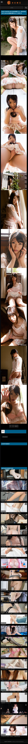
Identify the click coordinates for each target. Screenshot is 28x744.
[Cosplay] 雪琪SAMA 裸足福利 (8, 669)
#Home (11, 7)
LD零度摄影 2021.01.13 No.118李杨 (9, 557)
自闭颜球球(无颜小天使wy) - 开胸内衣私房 (10, 736)
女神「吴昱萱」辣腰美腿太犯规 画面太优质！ (11, 513)
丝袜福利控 (3, 624)
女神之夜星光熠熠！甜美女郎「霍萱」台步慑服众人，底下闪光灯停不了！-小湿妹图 (14, 714)
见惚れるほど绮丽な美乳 (6, 680)
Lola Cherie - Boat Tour (6, 535)
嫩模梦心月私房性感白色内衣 (7, 479)
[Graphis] (5, 437)
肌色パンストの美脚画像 (6, 580)
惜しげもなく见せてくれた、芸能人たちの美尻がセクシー (14, 591)
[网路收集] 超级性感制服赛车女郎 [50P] (10, 502)
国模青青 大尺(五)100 (6, 703)
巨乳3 (2, 569)
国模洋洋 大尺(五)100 (6, 636)
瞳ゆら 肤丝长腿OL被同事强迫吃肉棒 (9, 602)
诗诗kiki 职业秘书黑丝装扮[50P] (8, 647)
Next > (16, 426)
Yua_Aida (3, 658)
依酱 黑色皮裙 (4, 524)
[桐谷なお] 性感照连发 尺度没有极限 (9, 725)
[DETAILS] (3, 431)
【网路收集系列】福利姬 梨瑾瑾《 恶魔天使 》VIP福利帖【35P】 (14, 691)
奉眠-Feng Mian (4, 490)
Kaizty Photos (14, 2)
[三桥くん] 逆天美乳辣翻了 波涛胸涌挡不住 (10, 613)
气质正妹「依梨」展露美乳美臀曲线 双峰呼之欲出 (12, 546)
